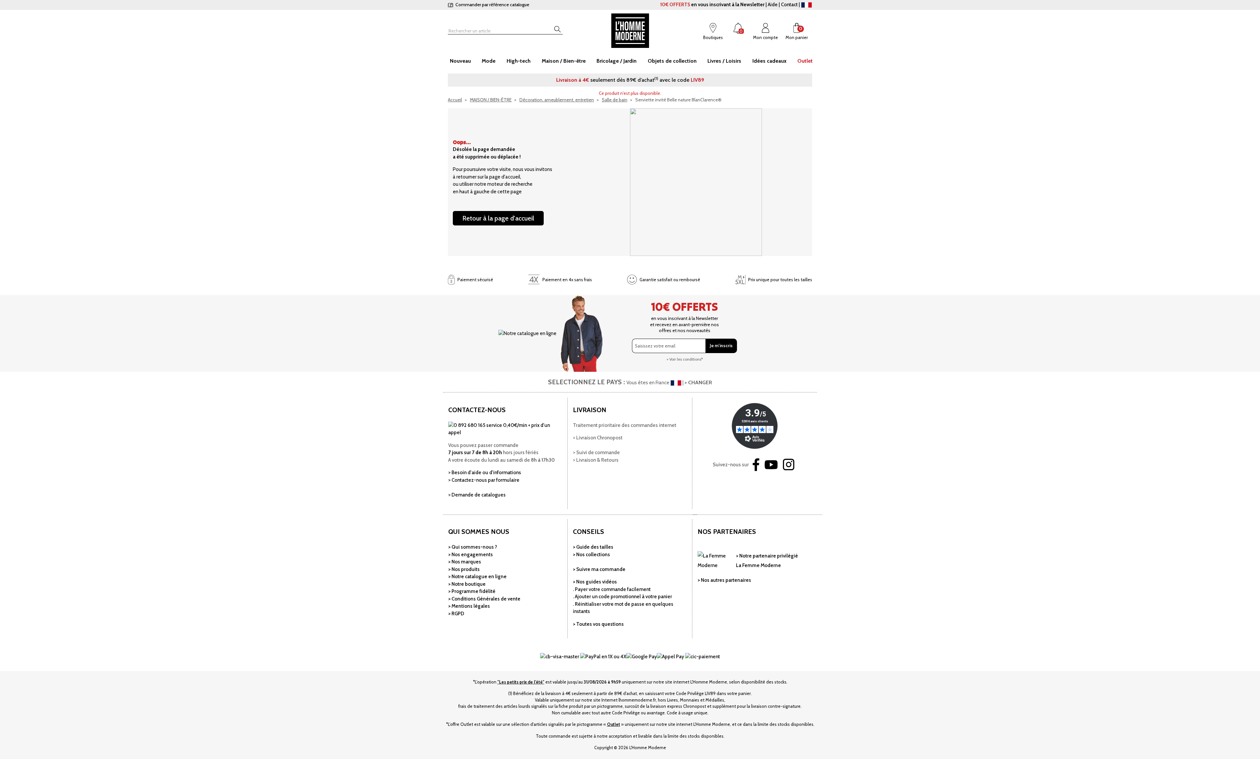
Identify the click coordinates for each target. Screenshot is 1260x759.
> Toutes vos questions (598, 624)
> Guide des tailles (593, 547)
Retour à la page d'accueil (498, 218)
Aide (773, 5)
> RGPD (456, 614)
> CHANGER (698, 382)
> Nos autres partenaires (724, 580)
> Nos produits (464, 569)
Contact (789, 5)
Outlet (613, 724)
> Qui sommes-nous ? (472, 547)
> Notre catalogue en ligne (477, 577)
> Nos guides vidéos (595, 582)
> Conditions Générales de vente (484, 599)
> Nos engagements (470, 555)
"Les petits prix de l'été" (520, 682)
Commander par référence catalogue (491, 5)
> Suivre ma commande (599, 569)
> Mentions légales (469, 606)
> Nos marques (464, 562)
